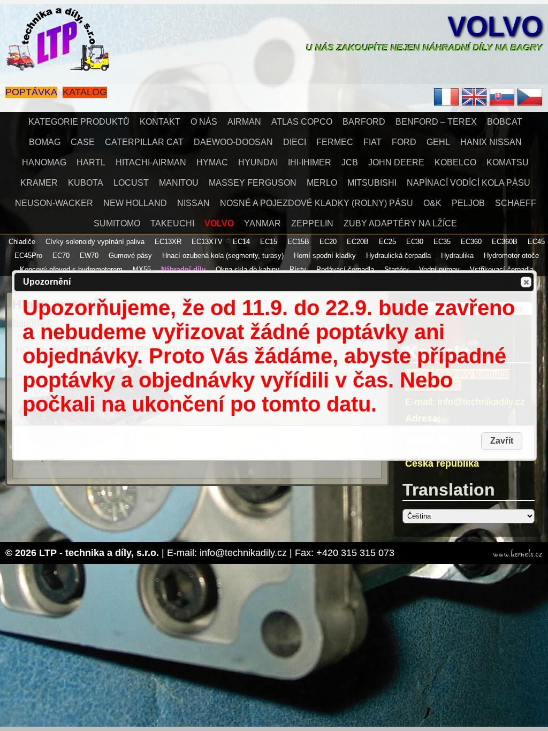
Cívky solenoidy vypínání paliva (94, 242)
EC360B (504, 242)
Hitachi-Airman (151, 162)
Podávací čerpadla (345, 269)
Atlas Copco (301, 121)
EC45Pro (28, 256)
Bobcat (504, 121)
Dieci (294, 142)
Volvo (495, 26)
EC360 (471, 242)
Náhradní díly (183, 269)
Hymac (212, 162)
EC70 (61, 256)
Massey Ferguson (252, 182)
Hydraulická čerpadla (398, 256)
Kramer (39, 182)
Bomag (44, 142)
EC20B (358, 242)
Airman (244, 121)
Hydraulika (457, 256)
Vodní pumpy (439, 269)
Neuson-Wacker (54, 203)
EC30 (414, 242)
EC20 (328, 242)
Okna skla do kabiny (247, 269)
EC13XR (168, 242)
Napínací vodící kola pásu (468, 182)
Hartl (91, 162)
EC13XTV (207, 242)
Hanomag (44, 162)
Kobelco (455, 162)
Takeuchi (172, 223)
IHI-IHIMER (309, 162)
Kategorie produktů (79, 121)
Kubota (85, 182)
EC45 (536, 242)
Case (83, 142)
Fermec (334, 142)
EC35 (442, 242)
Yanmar (262, 223)
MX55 (142, 269)
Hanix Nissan (491, 142)
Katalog (85, 92)
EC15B (298, 242)
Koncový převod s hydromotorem (71, 269)
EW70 (89, 256)
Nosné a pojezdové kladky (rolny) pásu (316, 203)
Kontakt (160, 121)
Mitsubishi (372, 182)
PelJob (468, 203)
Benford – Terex (436, 121)
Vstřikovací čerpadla (502, 269)
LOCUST (131, 182)
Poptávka (31, 92)
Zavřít (526, 282)
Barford (363, 121)
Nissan (193, 203)
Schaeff (515, 203)
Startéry (396, 269)
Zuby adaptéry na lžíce (400, 223)
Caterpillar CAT (144, 142)
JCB (349, 162)
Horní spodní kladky (325, 256)
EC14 (241, 242)
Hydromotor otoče (511, 256)
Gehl (438, 142)
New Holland (135, 203)
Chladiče (22, 242)
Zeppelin (312, 223)
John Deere (396, 162)
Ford (404, 142)
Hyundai (258, 162)
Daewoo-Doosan (233, 142)
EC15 (268, 242)
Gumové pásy (130, 256)
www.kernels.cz (518, 553)
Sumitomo (117, 223)
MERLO (322, 182)
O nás (204, 121)
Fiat (372, 142)
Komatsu (507, 162)
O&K (432, 203)
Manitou (179, 182)
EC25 (387, 242)
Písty (298, 269)
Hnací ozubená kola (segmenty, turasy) (223, 256)
